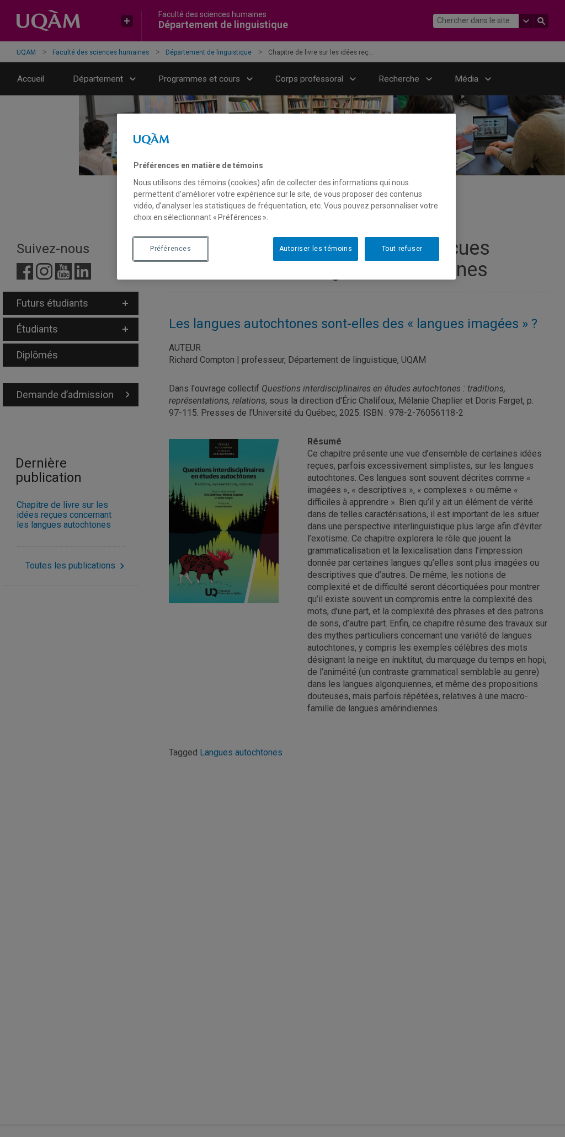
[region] (286, 196)
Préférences (170, 249)
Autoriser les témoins (316, 249)
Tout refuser (402, 249)
